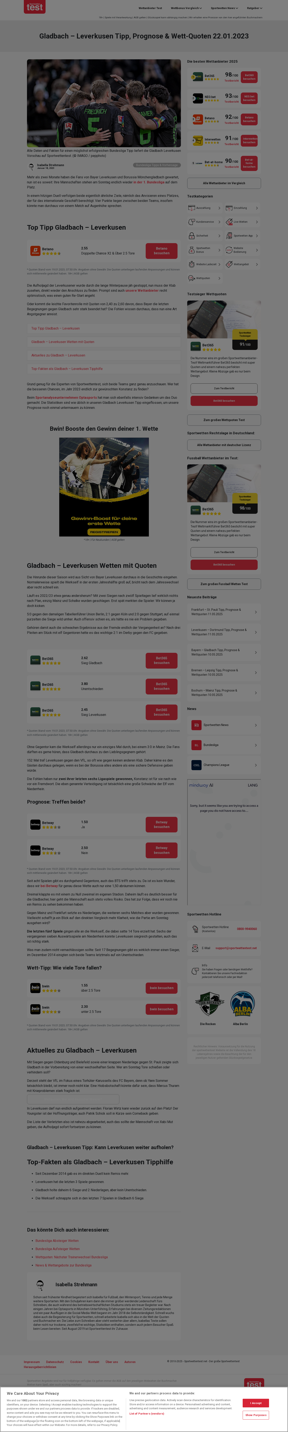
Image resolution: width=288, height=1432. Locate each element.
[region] (144, 1409)
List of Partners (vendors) (146, 1413)
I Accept (255, 1403)
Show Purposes (255, 1415)
